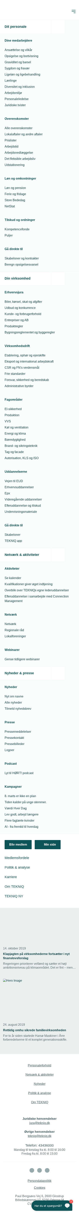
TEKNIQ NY (14, 896)
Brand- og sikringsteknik (21, 445)
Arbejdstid (11, 146)
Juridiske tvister (15, 105)
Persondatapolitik (39, 1180)
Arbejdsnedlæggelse (19, 152)
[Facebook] (39, 1170)
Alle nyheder (13, 702)
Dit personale (15, 27)
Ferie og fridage (15, 194)
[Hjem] (18, 11)
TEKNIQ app (13, 540)
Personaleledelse (17, 99)
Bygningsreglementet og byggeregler (30, 332)
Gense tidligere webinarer (22, 659)
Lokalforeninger (15, 636)
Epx (7, 493)
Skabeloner (12, 534)
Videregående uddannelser (23, 499)
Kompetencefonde (17, 229)
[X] (47, 1170)
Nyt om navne (14, 696)
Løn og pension (15, 188)
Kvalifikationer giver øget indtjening (29, 584)
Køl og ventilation (16, 427)
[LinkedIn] (32, 1170)
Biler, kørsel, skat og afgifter (23, 301)
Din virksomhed (17, 278)
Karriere (11, 877)
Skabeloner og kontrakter (22, 258)
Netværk (10, 624)
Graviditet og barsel (18, 62)
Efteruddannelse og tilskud (23, 505)
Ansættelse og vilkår (18, 50)
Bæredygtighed (15, 439)
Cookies (39, 1187)
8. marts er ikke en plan (20, 796)
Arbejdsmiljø (13, 92)
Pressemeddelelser (18, 731)
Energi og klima (15, 433)
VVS (8, 421)
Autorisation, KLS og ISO (22, 458)
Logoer (9, 750)
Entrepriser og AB (17, 320)
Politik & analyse (17, 867)
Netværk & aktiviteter (22, 555)
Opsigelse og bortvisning (21, 56)
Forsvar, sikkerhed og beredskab (27, 379)
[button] (73, 11)
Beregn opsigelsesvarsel (21, 264)
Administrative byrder (19, 386)
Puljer (9, 235)
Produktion (12, 415)
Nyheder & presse (19, 673)
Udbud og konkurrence (20, 307)
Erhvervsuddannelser (19, 487)
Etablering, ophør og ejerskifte (25, 355)
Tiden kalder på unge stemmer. (25, 802)
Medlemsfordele (17, 858)
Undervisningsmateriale (21, 511)
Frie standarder (15, 373)
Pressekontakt (14, 737)
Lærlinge (11, 80)
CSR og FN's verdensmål (22, 367)
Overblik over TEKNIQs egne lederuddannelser (37, 590)
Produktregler (14, 326)
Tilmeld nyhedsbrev (18, 708)
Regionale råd (14, 630)
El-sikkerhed (13, 409)
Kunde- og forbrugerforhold (23, 314)
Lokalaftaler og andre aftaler (24, 134)
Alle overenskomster (18, 128)
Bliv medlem (18, 844)
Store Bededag (15, 200)
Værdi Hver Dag (16, 808)
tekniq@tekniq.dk (39, 1136)
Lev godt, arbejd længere (22, 814)
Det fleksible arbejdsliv (20, 158)
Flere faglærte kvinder (19, 820)
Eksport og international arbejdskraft (29, 361)
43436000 (46, 1145)
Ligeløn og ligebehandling (22, 74)
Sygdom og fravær (17, 68)
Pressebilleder (14, 744)
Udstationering (15, 165)
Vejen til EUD (14, 481)
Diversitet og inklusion (20, 86)
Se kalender (13, 578)
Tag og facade (14, 452)
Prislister (10, 140)
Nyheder (39, 1083)
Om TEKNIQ (14, 886)
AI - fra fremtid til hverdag (21, 826)
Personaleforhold (39, 1065)
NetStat (10, 206)
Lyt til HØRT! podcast (19, 773)
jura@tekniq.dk (39, 1123)
